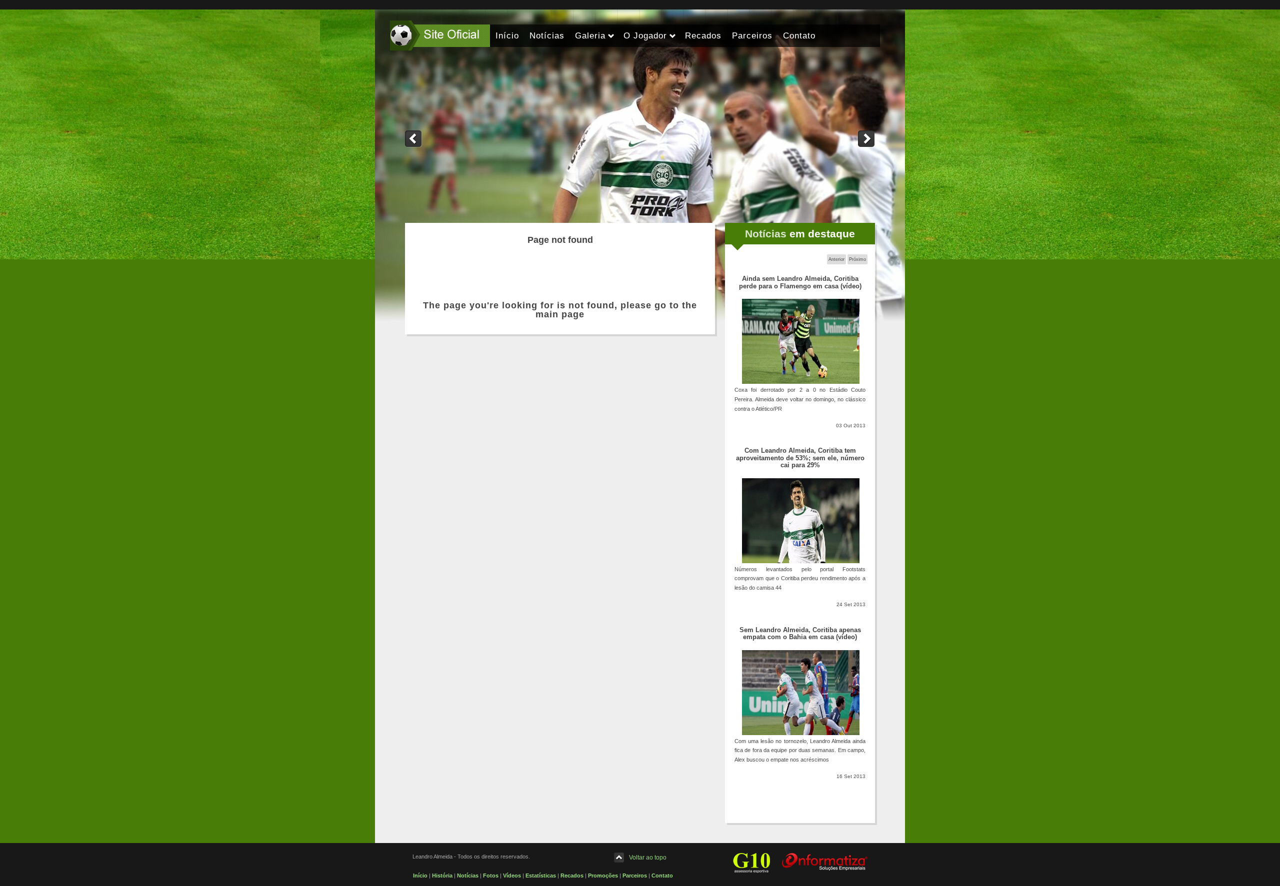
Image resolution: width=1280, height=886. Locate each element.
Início (420, 876)
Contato (662, 876)
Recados (572, 876)
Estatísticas (541, 876)
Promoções (603, 876)
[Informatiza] (825, 862)
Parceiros (634, 876)
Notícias (467, 876)
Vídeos (512, 876)
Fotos (490, 876)
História (442, 876)
